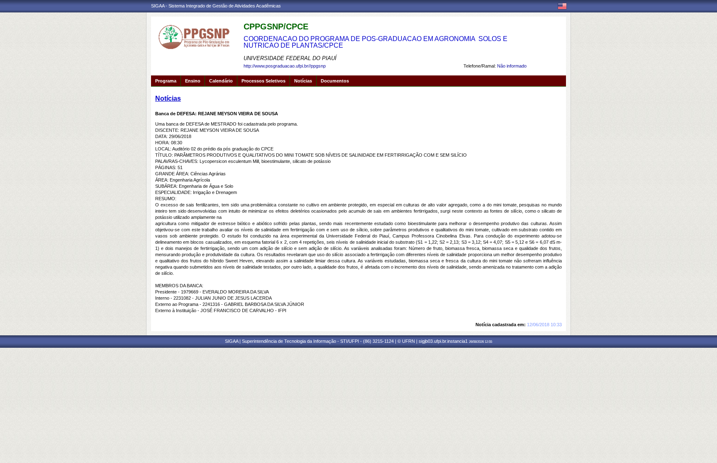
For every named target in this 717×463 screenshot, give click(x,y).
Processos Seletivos (263, 80)
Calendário (221, 80)
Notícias (303, 80)
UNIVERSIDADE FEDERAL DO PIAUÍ (290, 58)
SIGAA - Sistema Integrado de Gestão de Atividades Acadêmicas (216, 5)
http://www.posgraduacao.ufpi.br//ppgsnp (285, 65)
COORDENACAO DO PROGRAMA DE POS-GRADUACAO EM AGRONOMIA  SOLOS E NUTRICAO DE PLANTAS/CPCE (375, 42)
